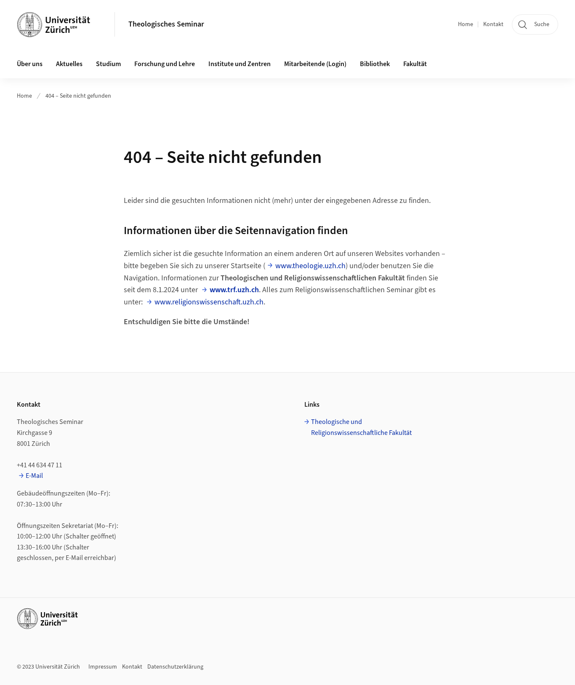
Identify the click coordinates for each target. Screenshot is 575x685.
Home (465, 24)
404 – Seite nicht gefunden (78, 96)
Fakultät (415, 64)
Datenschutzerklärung (175, 667)
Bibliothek (375, 64)
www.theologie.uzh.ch (310, 266)
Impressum (102, 667)
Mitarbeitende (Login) (315, 64)
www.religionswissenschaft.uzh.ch (209, 302)
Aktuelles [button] (69, 64)
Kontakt (493, 24)
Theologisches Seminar (166, 24)
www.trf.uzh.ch (234, 290)
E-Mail (34, 475)
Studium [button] (108, 64)
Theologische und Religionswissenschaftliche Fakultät (361, 427)
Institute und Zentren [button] (239, 64)
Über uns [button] (30, 64)
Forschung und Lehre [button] (164, 64)
